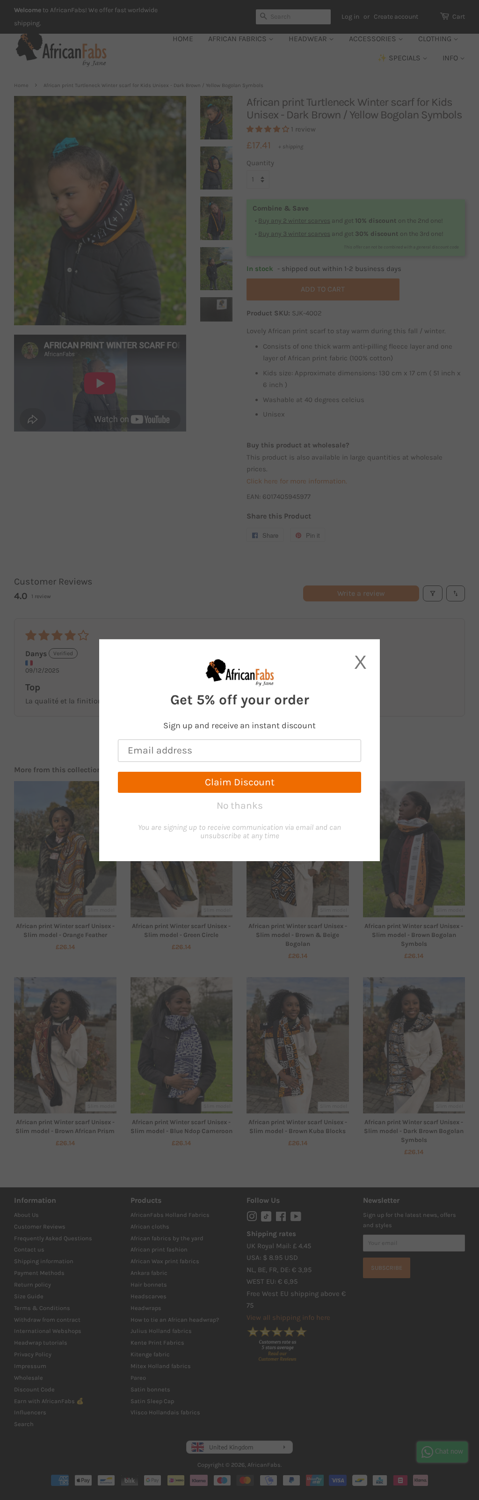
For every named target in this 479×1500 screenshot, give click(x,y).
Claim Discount (240, 782)
